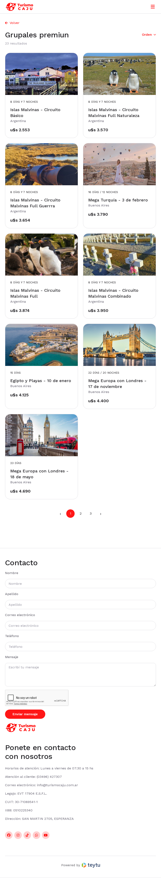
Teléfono (12, 636)
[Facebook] (9, 835)
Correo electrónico (20, 615)
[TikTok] (27, 835)
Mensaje (11, 657)
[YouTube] (45, 835)
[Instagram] (18, 835)
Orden (147, 35)
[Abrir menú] (152, 6)
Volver (14, 23)
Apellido (11, 594)
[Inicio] (19, 7)
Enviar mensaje (25, 714)
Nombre (11, 573)
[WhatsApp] (36, 835)
